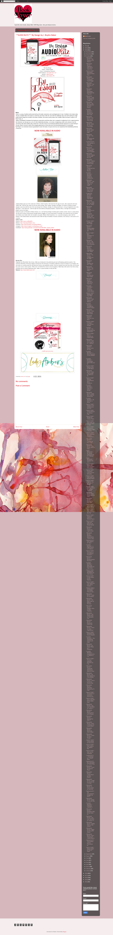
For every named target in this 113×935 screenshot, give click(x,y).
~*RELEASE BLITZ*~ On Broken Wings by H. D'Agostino (90, 647)
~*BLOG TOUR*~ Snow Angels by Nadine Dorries (90, 506)
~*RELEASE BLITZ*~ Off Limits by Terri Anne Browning (90, 242)
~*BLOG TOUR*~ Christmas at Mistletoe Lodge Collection (90, 428)
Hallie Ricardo (49, 74)
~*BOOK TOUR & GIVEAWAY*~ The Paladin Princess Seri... (90, 590)
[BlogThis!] (36, 376)
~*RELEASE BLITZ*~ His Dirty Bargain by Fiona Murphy (90, 675)
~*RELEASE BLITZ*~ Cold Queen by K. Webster (90, 299)
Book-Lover (88, 36)
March (88, 866)
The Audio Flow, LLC (51, 72)
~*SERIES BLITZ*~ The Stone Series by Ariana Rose (90, 329)
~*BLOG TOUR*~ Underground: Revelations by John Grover (90, 572)
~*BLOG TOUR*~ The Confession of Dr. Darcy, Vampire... (90, 584)
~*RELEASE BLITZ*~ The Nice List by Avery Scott (89, 118)
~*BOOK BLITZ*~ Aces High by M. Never (90, 541)
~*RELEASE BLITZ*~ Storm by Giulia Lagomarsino (90, 628)
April (87, 864)
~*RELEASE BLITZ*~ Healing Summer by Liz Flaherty (90, 209)
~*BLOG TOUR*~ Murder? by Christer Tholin (90, 418)
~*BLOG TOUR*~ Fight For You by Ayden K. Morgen (90, 482)
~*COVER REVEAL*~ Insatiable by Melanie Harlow (90, 305)
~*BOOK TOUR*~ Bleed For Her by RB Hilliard (90, 367)
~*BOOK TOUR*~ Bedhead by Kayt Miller (90, 294)
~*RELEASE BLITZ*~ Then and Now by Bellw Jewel (90, 311)
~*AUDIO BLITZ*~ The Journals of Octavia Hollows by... (90, 143)
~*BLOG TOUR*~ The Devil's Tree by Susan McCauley (90, 472)
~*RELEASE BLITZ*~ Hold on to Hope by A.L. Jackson (90, 341)
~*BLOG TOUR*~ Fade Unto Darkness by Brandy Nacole (90, 523)
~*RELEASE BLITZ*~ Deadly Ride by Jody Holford (90, 824)
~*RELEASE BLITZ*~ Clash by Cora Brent (90, 595)
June (87, 860)
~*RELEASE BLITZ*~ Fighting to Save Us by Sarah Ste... (89, 66)
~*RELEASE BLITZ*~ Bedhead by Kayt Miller (89, 500)
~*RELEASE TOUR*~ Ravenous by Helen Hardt (89, 274)
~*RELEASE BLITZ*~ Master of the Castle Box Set (90, 155)
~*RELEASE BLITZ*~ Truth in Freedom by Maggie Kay (90, 98)
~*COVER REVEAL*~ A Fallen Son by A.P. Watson (90, 546)
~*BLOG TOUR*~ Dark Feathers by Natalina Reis (90, 746)
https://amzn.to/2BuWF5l (26, 221)
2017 (86, 875)
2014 (86, 881)
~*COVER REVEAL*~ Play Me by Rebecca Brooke (89, 388)
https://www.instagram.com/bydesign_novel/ (31, 226)
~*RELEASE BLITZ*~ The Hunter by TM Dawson (90, 59)
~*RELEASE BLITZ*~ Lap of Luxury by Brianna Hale (90, 681)
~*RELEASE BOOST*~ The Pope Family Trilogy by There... (90, 183)
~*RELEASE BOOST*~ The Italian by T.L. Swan (90, 84)
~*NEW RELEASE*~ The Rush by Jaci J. (89, 460)
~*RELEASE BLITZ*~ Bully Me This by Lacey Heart (90, 124)
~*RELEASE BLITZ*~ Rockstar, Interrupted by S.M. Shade (90, 249)
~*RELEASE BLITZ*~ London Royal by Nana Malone (90, 774)
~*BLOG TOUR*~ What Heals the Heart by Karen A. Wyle (90, 422)
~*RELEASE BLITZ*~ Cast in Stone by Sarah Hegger (90, 79)
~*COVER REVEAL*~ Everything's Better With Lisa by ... (90, 361)
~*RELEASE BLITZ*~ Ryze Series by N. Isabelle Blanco (90, 836)
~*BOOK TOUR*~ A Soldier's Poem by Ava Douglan (90, 323)
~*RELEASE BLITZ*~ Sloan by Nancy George (90, 736)
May (87, 862)
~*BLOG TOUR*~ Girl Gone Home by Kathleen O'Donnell (90, 488)
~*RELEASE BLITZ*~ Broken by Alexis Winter (89, 730)
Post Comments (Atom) (50, 431)
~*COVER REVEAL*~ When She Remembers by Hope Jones (90, 565)
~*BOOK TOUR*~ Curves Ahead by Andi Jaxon (90, 741)
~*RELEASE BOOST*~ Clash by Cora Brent (90, 317)
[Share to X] (37, 376)
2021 (86, 45)
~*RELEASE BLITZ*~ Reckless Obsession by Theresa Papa (90, 535)
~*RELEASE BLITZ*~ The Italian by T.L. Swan (90, 268)
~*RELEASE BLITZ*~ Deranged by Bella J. (89, 718)
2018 (86, 873)
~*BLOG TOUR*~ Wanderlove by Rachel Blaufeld (90, 634)
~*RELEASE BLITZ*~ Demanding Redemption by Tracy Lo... (90, 91)
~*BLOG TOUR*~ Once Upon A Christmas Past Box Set (90, 511)
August (88, 856)
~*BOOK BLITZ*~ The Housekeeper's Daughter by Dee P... (90, 794)
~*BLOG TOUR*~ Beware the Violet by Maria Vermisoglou (90, 466)
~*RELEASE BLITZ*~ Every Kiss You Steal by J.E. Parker (90, 202)
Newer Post (19, 426)
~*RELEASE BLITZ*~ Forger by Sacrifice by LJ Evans (90, 781)
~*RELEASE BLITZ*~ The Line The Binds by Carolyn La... (90, 818)
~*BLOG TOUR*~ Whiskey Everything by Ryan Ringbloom (90, 380)
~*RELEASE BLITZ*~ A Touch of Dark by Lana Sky (90, 787)
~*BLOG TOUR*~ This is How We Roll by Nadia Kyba (90, 700)
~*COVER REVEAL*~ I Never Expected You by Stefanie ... (90, 354)
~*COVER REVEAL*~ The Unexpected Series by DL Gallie (90, 639)
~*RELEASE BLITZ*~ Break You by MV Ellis (90, 800)
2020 (86, 48)
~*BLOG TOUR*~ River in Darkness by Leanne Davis (90, 335)
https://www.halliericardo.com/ (27, 270)
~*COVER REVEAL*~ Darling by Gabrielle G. (89, 805)
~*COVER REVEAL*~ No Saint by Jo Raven (90, 400)
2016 (86, 877)
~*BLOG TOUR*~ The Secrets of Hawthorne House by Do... (90, 694)
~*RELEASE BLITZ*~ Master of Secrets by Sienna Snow (90, 161)
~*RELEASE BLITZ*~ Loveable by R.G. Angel (89, 440)
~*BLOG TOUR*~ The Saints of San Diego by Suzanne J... (90, 552)
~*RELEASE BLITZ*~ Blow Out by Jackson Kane (90, 446)
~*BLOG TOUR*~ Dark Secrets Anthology (90, 752)
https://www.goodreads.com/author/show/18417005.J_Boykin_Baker (38, 227)
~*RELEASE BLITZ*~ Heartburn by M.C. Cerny (89, 262)
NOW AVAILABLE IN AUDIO (47, 131)
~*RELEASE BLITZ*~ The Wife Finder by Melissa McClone (90, 601)
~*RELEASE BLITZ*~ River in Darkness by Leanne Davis (90, 724)
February (88, 868)
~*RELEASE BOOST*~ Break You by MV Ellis (89, 347)
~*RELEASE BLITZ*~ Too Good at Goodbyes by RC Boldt (89, 256)
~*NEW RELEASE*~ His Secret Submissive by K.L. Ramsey (90, 453)
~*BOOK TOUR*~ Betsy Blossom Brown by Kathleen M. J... (90, 434)
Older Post (76, 426)
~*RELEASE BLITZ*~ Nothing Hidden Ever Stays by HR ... (90, 228)
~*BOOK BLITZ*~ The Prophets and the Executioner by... (90, 843)
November (88, 54)
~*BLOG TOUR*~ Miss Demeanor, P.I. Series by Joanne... (90, 235)
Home (47, 426)
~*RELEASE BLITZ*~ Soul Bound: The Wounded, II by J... (90, 216)
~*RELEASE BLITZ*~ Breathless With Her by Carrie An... (90, 811)
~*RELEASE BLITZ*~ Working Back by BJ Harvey (90, 712)
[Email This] (34, 376)
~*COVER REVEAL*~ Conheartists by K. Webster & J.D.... (90, 654)
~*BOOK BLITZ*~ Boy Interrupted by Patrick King (90, 763)
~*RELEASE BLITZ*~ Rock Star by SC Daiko (90, 130)
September (89, 854)
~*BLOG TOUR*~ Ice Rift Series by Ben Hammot (90, 578)
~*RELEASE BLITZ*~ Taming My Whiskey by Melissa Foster (90, 668)
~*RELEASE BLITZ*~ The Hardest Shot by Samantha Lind (89, 616)
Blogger (64, 931)
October (88, 56)
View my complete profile (89, 38)
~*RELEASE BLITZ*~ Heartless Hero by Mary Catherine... (90, 608)
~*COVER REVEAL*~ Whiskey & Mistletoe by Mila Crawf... (89, 112)
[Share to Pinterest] (40, 376)
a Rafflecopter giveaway (47, 351)
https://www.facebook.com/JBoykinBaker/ (31, 224)
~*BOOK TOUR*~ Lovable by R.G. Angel (90, 222)
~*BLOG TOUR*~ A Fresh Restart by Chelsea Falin (90, 412)
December (88, 52)
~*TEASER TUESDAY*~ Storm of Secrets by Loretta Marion (90, 288)
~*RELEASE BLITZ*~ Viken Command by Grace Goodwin (90, 149)
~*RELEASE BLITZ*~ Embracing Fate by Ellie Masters (90, 168)
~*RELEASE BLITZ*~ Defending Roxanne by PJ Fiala (90, 688)
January (88, 870)
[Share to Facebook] (39, 376)
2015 (86, 879)
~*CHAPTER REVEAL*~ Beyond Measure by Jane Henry (89, 196)
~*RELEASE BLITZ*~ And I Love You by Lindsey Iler (90, 189)
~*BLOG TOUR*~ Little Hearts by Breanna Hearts (90, 477)
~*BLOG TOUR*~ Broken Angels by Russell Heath (90, 849)
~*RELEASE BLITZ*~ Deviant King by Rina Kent (90, 558)
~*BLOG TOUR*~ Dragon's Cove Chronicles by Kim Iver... (90, 406)
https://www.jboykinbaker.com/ (27, 222)
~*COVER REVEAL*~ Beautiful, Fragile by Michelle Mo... (90, 175)
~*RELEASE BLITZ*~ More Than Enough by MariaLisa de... (90, 373)
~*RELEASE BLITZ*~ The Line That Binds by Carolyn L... (90, 706)
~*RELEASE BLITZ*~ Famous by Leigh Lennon (89, 529)
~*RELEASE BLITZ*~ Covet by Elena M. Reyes (90, 768)
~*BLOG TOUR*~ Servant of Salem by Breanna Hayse (90, 517)
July (87, 858)
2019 (86, 50)
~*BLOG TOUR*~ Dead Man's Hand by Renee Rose (90, 73)
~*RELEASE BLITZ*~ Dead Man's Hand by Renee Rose (90, 394)
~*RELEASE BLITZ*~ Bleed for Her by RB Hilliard (90, 830)
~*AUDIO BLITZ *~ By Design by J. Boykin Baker (90, 757)
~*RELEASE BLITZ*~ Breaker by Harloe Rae (89, 622)
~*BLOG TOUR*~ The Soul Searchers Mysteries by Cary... (90, 661)
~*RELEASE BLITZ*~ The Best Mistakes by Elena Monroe (90, 105)
